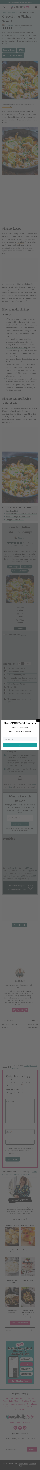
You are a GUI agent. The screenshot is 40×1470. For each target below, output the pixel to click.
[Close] (38, 720)
